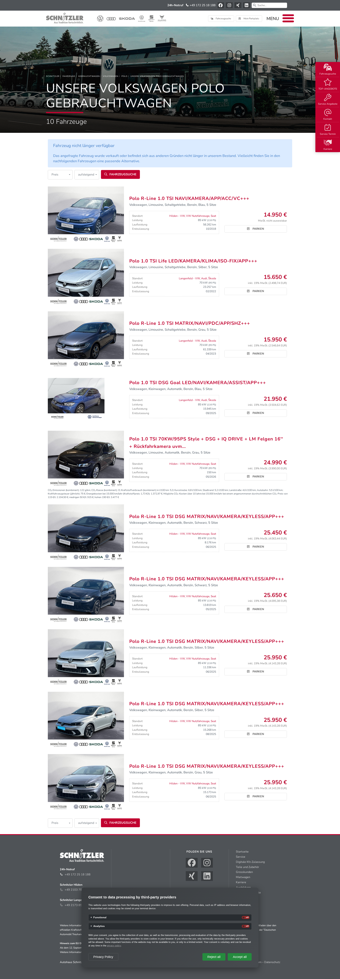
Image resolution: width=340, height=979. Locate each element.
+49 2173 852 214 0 (78, 905)
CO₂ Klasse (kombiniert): (104, 490)
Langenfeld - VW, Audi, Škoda (197, 278)
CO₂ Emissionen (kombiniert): (64, 490)
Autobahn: (262, 490)
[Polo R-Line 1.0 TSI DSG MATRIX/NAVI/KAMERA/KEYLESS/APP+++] (86, 533)
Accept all (240, 957)
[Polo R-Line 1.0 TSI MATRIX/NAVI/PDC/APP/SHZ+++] (86, 340)
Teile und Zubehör (247, 867)
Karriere (328, 149)
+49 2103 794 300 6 (78, 890)
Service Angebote (327, 104)
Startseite (242, 852)
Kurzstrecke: (181, 490)
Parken (258, 229)
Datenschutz (272, 962)
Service (240, 857)
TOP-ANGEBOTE (327, 88)
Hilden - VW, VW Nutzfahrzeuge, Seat (192, 216)
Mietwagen (243, 877)
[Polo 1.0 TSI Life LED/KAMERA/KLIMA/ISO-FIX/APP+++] (86, 277)
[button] (60, 174)
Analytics (99, 926)
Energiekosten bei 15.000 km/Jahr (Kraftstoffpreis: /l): (118, 493)
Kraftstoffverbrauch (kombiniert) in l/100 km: (145, 490)
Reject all (213, 957)
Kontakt (327, 119)
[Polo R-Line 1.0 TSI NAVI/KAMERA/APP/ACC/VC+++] (86, 215)
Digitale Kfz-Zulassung (250, 862)
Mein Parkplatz (251, 18)
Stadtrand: (208, 490)
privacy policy (114, 945)
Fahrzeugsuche (327, 73)
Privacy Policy (103, 957)
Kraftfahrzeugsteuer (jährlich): (64, 493)
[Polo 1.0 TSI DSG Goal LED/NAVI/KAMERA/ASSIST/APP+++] (76, 399)
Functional (99, 917)
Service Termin (328, 134)
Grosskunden (244, 872)
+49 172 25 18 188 (202, 5)
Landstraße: (235, 490)
